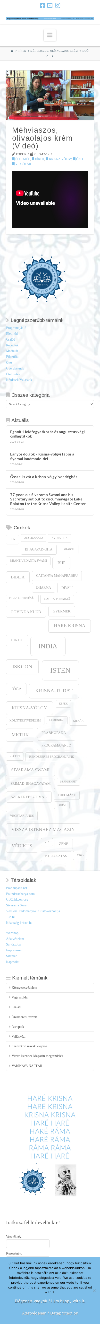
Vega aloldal (20, 997)
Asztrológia (33, 537)
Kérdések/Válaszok (19, 380)
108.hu (11, 917)
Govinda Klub (26, 612)
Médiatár (12, 351)
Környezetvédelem (25, 720)
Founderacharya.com (20, 894)
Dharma (43, 587)
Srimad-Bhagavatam (30, 783)
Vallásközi (18, 1036)
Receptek (12, 345)
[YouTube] (49, 5)
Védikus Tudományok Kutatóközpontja (33, 911)
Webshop (12, 933)
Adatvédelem (15, 939)
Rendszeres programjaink (51, 756)
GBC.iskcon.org (17, 899)
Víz (46, 842)
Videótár (23, 164)
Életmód (22, 159)
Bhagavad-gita (38, 549)
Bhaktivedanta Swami (28, 560)
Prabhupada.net (16, 888)
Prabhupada (54, 733)
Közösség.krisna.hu (19, 923)
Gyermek (62, 611)
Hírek (39, 159)
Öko (79, 159)
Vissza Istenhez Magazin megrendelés (37, 1056)
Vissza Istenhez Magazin (43, 829)
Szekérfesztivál (29, 797)
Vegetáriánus (22, 815)
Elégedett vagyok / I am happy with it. (50, 1300)
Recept (14, 756)
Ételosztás (13, 374)
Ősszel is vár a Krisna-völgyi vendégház (43, 476)
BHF (61, 562)
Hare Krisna (69, 625)
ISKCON (22, 667)
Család (10, 339)
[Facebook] (42, 5)
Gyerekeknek (15, 368)
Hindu (17, 640)
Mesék (78, 721)
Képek (63, 703)
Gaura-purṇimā (57, 599)
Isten (60, 670)
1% (12, 539)
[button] (50, 35)
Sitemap (11, 956)
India (47, 646)
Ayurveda (59, 538)
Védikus (22, 845)
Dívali (67, 588)
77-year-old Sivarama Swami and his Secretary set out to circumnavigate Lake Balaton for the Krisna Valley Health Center (48, 499)
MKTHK (20, 734)
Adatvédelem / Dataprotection (50, 1313)
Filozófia (12, 357)
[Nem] (94, 1290)
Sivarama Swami (30, 769)
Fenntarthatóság (22, 598)
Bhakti (68, 549)
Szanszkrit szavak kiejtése (29, 1046)
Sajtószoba (13, 944)
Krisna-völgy (60, 159)
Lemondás (56, 720)
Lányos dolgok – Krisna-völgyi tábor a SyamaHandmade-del (42, 456)
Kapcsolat (12, 962)
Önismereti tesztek (24, 1017)
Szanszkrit (68, 781)
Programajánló (16, 328)
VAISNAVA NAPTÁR (27, 1066)
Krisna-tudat (54, 691)
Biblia (18, 577)
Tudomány (67, 795)
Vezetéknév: (14, 1236)
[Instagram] (57, 5)
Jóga (16, 689)
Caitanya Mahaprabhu (57, 575)
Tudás (61, 805)
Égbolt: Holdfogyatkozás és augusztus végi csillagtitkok (47, 434)
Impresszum (14, 950)
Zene (63, 844)
